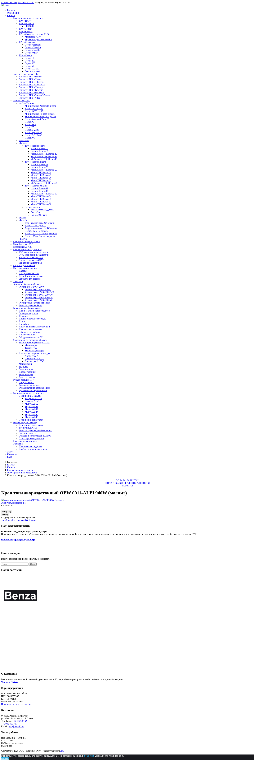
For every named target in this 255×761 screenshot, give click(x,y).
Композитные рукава (29, 385)
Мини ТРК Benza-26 (41, 177)
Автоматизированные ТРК (26, 241)
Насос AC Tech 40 (34, 111)
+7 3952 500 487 (26, 2)
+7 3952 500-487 (9, 723)
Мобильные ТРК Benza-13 (44, 153)
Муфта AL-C (31, 409)
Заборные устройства (29, 332)
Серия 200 (30, 60)
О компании (13, 13)
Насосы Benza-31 (39, 188)
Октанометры (26, 369)
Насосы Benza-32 (39, 191)
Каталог (11, 15)
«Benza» (23, 143)
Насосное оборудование (25, 268)
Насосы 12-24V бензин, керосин (41, 233)
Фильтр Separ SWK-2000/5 (38, 289)
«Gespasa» (24, 140)
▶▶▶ (18, 539)
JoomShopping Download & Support (18, 520)
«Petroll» (23, 220)
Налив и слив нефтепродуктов (34, 310)
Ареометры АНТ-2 (34, 361)
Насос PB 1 (30, 124)
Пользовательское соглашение (16, 704)
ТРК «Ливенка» (27, 42)
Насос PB (29, 122)
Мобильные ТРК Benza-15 (44, 159)
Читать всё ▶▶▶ (9, 682)
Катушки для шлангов (24, 265)
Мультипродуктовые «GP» (38, 39)
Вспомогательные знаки (31, 425)
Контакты (12, 454)
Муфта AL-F (31, 417)
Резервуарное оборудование (27, 308)
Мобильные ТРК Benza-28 (44, 183)
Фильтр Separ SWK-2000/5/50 (39, 292)
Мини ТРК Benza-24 (41, 172)
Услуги (10, 451)
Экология (18, 443)
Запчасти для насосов (30, 279)
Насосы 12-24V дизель (36, 231)
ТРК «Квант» (25, 31)
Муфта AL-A (31, 404)
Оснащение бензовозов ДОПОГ (35, 435)
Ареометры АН (32, 356)
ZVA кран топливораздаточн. (33, 252)
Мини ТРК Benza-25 (41, 175)
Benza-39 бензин (39, 215)
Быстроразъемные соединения (28, 393)
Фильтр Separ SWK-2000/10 (39, 294)
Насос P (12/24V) (33, 132)
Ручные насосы (32, 207)
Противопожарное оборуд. (32, 318)
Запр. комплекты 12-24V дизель (41, 228)
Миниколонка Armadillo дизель (40, 106)
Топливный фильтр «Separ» (27, 284)
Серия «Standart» (33, 44)
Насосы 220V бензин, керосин (40, 236)
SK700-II (29, 26)
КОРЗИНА (127, 485)
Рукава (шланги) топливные (33, 390)
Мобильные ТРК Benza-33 (44, 193)
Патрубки (24, 324)
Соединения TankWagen (31, 419)
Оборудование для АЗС (31, 337)
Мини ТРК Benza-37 (41, 201)
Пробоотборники (27, 334)
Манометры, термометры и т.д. (34, 342)
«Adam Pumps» (26, 103)
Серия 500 (30, 66)
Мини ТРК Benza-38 (41, 204)
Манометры (31, 345)
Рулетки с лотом (27, 377)
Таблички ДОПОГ (28, 427)
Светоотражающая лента (31, 438)
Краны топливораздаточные (27, 249)
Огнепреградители (28, 313)
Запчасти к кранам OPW (31, 260)
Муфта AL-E (31, 414)
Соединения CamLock (30, 396)
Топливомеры (26, 374)
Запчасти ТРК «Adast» (30, 98)
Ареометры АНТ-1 (34, 358)
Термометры (31, 348)
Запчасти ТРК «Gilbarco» (31, 82)
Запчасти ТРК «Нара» (30, 79)
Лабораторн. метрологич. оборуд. (30, 340)
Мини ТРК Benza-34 (41, 196)
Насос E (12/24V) (33, 135)
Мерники (23, 366)
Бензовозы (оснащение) (25, 422)
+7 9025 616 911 (9, 2)
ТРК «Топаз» (25, 28)
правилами (89, 755)
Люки (22, 321)
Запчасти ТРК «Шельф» (31, 87)
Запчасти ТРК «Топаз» (30, 76)
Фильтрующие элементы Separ (34, 302)
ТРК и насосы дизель (35, 161)
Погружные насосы (29, 273)
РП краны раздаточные (30, 263)
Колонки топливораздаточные (28, 18)
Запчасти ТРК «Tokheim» (31, 92)
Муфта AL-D (31, 411)
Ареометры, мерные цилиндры (34, 353)
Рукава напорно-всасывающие (34, 388)
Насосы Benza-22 (39, 167)
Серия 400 (30, 63)
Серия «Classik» (33, 47)
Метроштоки (25, 364)
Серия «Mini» (31, 52)
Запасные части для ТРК (25, 74)
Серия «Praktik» (33, 50)
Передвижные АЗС (22, 247)
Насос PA (29, 127)
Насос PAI (30, 138)
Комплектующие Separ (30, 305)
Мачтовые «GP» (33, 36)
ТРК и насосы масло (35, 146)
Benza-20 (35, 212)
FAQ (9, 457)
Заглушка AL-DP (33, 398)
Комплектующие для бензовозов (35, 430)
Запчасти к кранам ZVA (31, 257)
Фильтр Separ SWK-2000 (31, 286)
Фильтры (23, 316)
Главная (11, 10)
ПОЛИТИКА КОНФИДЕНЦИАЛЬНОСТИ (127, 483)
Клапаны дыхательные (30, 329)
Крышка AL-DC (33, 401)
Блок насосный (32, 71)
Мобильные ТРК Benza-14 (44, 156)
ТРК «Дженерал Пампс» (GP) (34, 34)
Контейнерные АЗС (23, 244)
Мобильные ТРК (21, 100)
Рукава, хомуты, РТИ (23, 380)
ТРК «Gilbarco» (26, 23)
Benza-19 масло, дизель (42, 209)
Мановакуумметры (34, 350)
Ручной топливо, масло (30, 276)
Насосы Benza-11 (39, 148)
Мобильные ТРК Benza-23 (44, 169)
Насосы (23, 271)
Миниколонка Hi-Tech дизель (39, 114)
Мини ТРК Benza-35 (41, 199)
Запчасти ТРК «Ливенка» (32, 84)
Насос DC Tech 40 (34, 108)
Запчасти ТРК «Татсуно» (31, 90)
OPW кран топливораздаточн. (34, 255)
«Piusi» (22, 217)
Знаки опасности (27, 433)
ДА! (62, 750)
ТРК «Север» (25, 55)
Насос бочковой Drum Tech (38, 119)
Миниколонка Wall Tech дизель (40, 116)
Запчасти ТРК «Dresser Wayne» (34, 95)
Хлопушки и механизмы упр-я (34, 326)
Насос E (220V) (32, 130)
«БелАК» (23, 239)
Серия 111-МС (32, 68)
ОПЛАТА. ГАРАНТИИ (127, 480)
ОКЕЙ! (5, 758)
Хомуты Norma (26, 382)
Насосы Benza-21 (39, 164)
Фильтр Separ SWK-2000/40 (39, 300)
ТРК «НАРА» (26, 21)
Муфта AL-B (31, 406)
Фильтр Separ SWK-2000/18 (39, 297)
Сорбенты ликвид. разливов (33, 449)
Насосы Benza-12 (39, 151)
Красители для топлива (25, 441)
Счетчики (18, 281)
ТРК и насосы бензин (36, 185)
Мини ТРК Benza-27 (41, 180)
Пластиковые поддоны (30, 446)
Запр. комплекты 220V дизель (40, 223)
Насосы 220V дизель (35, 225)
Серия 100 (30, 58)
